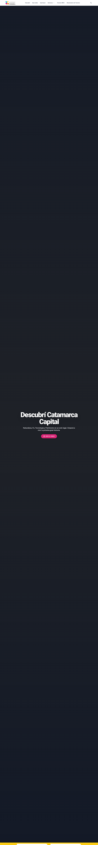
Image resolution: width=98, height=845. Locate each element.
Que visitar (35, 3)
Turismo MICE (60, 3)
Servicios (51, 3)
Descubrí (27, 3)
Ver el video (49, 436)
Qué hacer (42, 3)
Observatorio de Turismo (73, 3)
